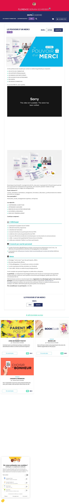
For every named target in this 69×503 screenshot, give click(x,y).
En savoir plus (9, 353)
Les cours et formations (9, 18)
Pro (31, 18)
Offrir (50, 30)
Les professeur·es (22, 18)
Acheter (58, 30)
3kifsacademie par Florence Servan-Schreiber (34, 14)
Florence (33, 9)
